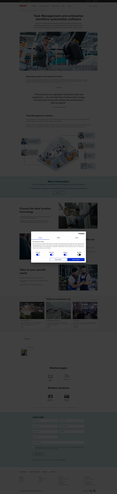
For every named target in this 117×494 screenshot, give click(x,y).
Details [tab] (58, 237)
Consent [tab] (40, 237)
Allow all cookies (76, 259)
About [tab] (76, 237)
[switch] (51, 255)
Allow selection (58, 259)
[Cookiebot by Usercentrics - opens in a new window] (79, 234)
